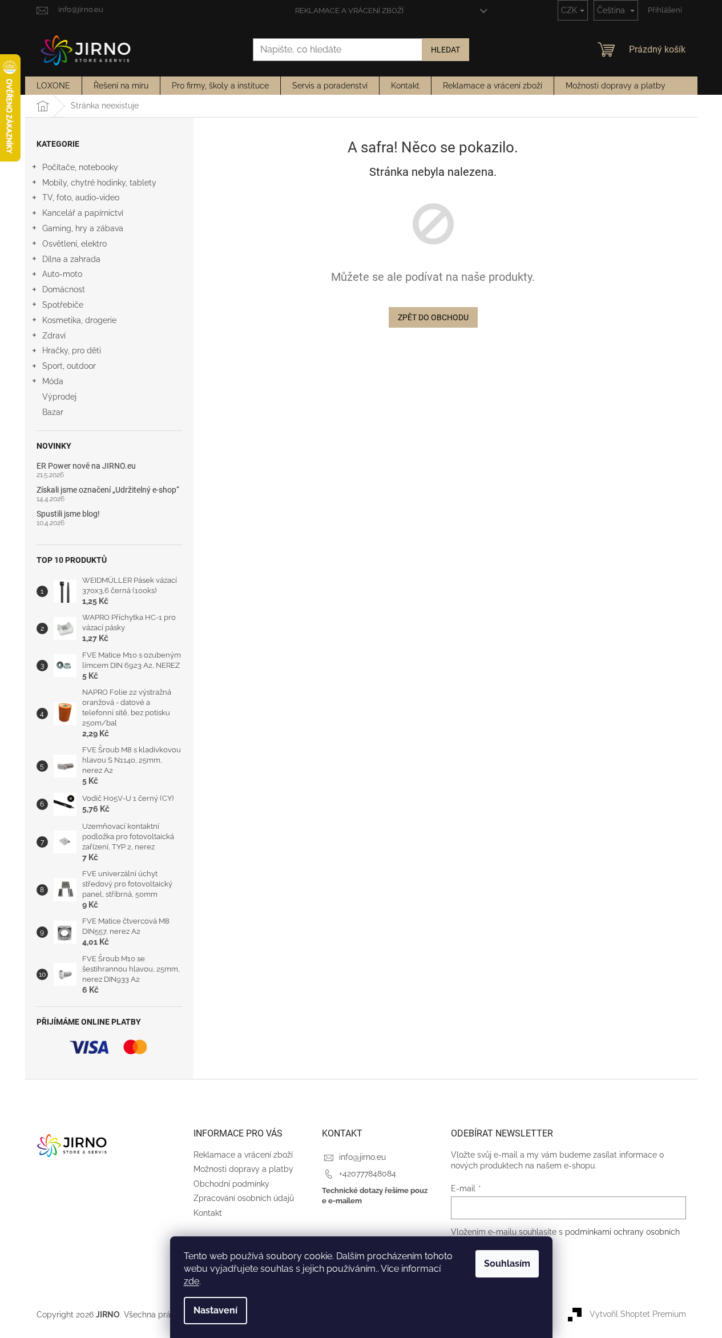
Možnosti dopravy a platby (243, 1169)
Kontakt (207, 1213)
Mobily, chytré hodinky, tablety (99, 182)
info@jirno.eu (362, 1157)
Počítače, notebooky (80, 167)
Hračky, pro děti (71, 350)
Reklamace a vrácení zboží (349, 10)
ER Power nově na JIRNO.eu (86, 466)
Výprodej (59, 396)
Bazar (52, 412)
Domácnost (63, 289)
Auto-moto (62, 274)
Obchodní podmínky (231, 1183)
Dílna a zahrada (71, 259)
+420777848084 (367, 1173)
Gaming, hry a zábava (82, 228)
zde (191, 1281)
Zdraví (54, 335)
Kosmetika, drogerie (79, 320)
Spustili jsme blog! (68, 514)
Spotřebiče (62, 304)
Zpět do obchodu (433, 317)
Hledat (445, 49)
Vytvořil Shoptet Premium (638, 1314)
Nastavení (215, 1310)
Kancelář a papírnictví (82, 212)
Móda (52, 381)
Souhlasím (507, 1263)
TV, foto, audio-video (80, 197)
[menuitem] (53, 85)
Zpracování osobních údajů (243, 1198)
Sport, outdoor (69, 365)
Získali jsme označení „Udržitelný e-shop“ (108, 490)
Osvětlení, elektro (74, 243)
